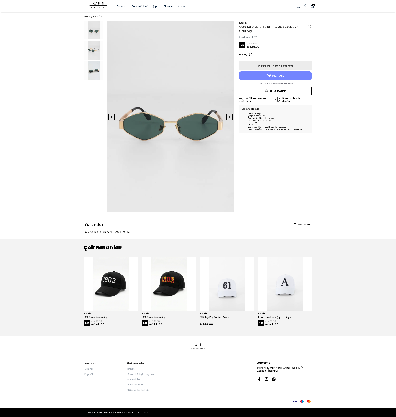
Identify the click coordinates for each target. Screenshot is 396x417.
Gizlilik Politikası (135, 384)
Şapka (156, 6)
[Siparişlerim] (305, 6)
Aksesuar (168, 6)
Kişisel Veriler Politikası (138, 389)
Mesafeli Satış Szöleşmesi (140, 374)
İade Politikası (134, 379)
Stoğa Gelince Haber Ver (275, 66)
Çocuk (181, 6)
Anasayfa (122, 6)
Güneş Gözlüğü (140, 6)
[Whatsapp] (274, 379)
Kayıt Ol (88, 374)
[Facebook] (259, 379)
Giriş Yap (89, 368)
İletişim (131, 368)
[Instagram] (266, 379)
